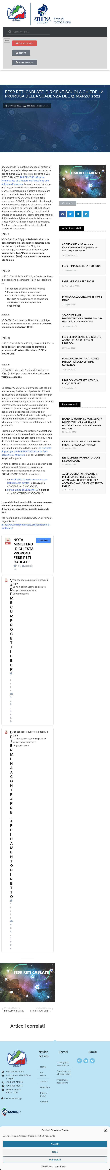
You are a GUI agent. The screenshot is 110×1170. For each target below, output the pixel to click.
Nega (55, 1151)
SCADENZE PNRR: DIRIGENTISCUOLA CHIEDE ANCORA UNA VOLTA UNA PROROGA (82, 318)
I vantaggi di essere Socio (63, 1064)
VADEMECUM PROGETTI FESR (11, 624)
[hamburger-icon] (7, 40)
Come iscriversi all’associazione (64, 1072)
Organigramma (45, 1087)
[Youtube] (85, 1060)
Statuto (43, 1081)
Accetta (55, 1144)
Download (43, 540)
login (15, 583)
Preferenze (55, 1159)
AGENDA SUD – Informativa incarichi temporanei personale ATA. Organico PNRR (80, 247)
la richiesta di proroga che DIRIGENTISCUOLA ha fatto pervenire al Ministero (26, 451)
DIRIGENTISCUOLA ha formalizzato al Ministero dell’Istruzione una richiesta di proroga (25, 180)
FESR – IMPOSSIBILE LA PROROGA (81, 266)
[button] (105, 1130)
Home (43, 1067)
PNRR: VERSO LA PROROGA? (78, 281)
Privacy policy (48, 1166)
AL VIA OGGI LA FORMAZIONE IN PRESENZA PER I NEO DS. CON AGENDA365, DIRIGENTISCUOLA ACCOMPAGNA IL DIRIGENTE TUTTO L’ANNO (82, 480)
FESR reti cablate (34, 106)
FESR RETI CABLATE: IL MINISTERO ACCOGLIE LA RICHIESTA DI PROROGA (81, 340)
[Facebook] (79, 1060)
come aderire (27, 590)
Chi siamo (43, 1074)
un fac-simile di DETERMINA (22, 489)
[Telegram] (92, 1060)
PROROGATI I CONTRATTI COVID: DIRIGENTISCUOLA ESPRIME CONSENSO (80, 361)
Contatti (44, 1101)
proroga (46, 106)
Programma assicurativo (62, 1081)
